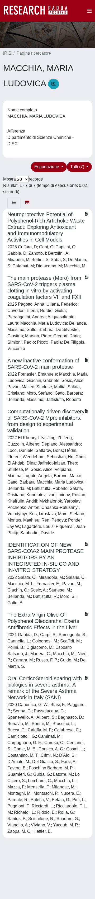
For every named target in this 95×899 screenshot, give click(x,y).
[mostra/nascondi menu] (89, 10)
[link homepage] (38, 10)
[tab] (14, 202)
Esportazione (47, 166)
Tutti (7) (77, 166)
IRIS (7, 53)
